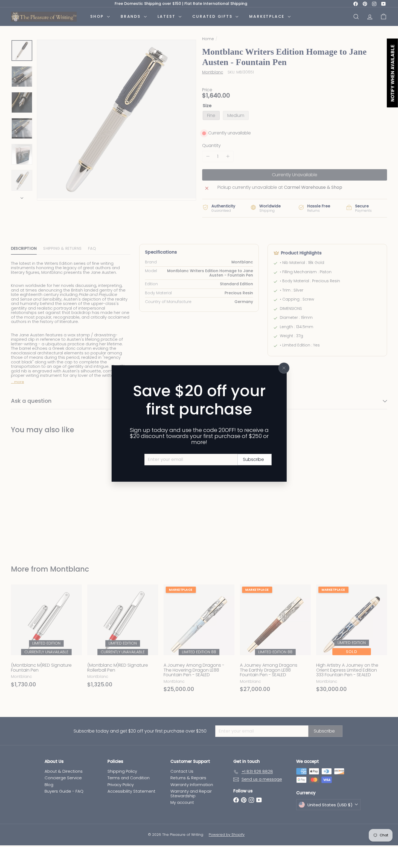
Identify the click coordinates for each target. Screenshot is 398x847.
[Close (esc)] (283, 368)
